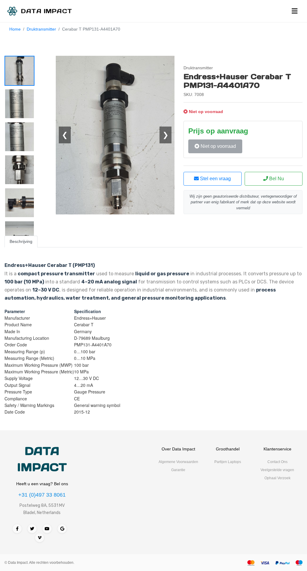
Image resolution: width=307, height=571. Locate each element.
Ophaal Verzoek (277, 478)
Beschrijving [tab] (21, 241)
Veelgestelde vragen (277, 470)
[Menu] (294, 11)
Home (15, 29)
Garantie (178, 470)
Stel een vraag (215, 178)
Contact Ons (277, 462)
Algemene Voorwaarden (178, 462)
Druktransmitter (41, 29)
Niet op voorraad (217, 146)
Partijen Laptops (227, 462)
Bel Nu (276, 178)
